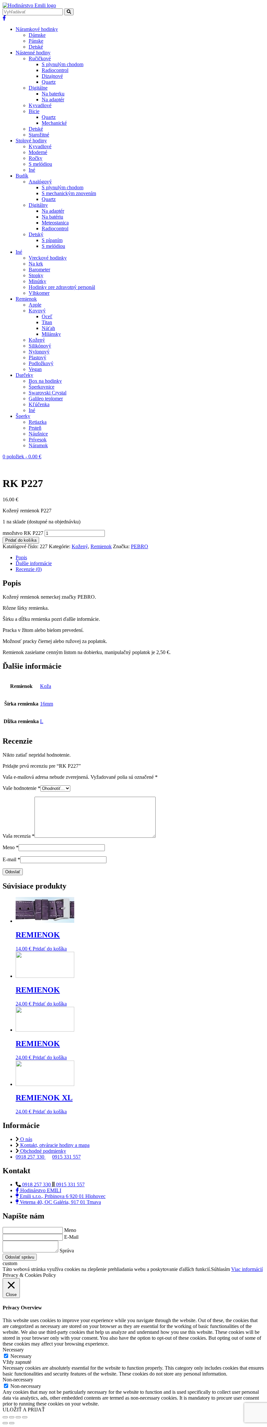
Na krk (36, 263)
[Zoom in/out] (24, 1417)
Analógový (40, 181)
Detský (36, 234)
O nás (25, 1139)
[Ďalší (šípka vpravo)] (11, 1423)
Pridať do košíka (20, 540)
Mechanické (54, 123)
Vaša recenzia (19, 836)
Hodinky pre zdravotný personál (62, 287)
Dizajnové (52, 76)
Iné (32, 170)
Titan (47, 322)
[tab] (140, 558)
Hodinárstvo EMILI (40, 1190)
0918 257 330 (31, 1157)
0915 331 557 (66, 1157)
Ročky (35, 158)
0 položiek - (22, 456)
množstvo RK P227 (23, 533)
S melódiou (40, 164)
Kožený (37, 340)
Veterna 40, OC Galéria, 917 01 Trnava (60, 1202)
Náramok (38, 445)
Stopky (36, 275)
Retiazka (38, 422)
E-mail (11, 859)
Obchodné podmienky (42, 1151)
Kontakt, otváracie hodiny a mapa (54, 1145)
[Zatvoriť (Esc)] (5, 1417)
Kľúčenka (39, 404)
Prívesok (38, 439)
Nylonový (39, 351)
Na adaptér (53, 99)
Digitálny (38, 205)
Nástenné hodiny (33, 52)
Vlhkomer (39, 293)
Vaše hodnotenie (21, 788)
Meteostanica (55, 222)
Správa (67, 1250)
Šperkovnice (41, 387)
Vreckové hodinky (48, 258)
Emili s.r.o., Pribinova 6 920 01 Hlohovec (62, 1196)
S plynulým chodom (62, 64)
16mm (46, 703)
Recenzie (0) (29, 569)
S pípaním (52, 240)
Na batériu (52, 217)
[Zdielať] (11, 1417)
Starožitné (39, 134)
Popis (21, 557)
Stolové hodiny (31, 140)
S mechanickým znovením (69, 193)
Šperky (23, 416)
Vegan (35, 369)
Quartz (49, 82)
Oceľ (47, 316)
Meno (11, 847)
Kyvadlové (40, 105)
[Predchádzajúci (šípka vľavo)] (5, 1423)
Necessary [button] (13, 1349)
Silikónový (40, 346)
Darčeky (24, 375)
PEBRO (139, 546)
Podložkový (41, 363)
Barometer (39, 269)
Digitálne (38, 88)
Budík (22, 175)
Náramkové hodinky (37, 29)
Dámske (37, 35)
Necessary (21, 1356)
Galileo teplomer (46, 398)
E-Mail (71, 1237)
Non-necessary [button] (18, 1379)
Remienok (26, 299)
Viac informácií (247, 1269)
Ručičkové (40, 58)
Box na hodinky (45, 381)
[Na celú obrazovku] (18, 1417)
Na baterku (53, 93)
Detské (36, 47)
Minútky (37, 281)
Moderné (38, 152)
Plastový (37, 357)
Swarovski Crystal (47, 392)
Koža (45, 686)
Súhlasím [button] (220, 1269)
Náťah (48, 328)
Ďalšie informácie (34, 563)
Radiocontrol (55, 70)
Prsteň (35, 428)
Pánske (36, 41)
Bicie (34, 111)
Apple (35, 304)
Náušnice (38, 433)
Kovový (37, 310)
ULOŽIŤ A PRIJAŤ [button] (24, 1409)
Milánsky (51, 334)
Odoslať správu (19, 1257)
